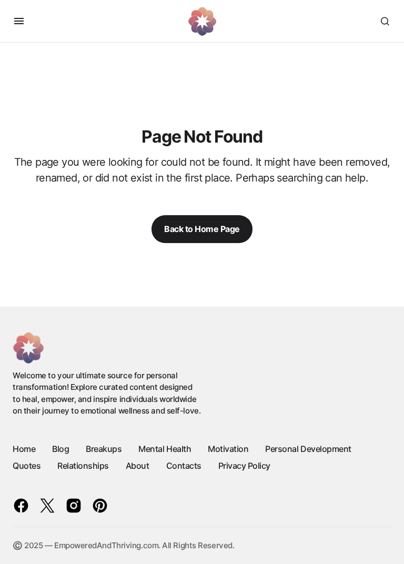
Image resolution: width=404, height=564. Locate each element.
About (137, 465)
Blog (60, 449)
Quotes (27, 465)
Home (24, 449)
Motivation (228, 449)
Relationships (83, 465)
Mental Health (164, 449)
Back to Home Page (202, 229)
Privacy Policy (244, 465)
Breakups (104, 449)
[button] (19, 21)
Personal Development (308, 449)
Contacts (183, 465)
